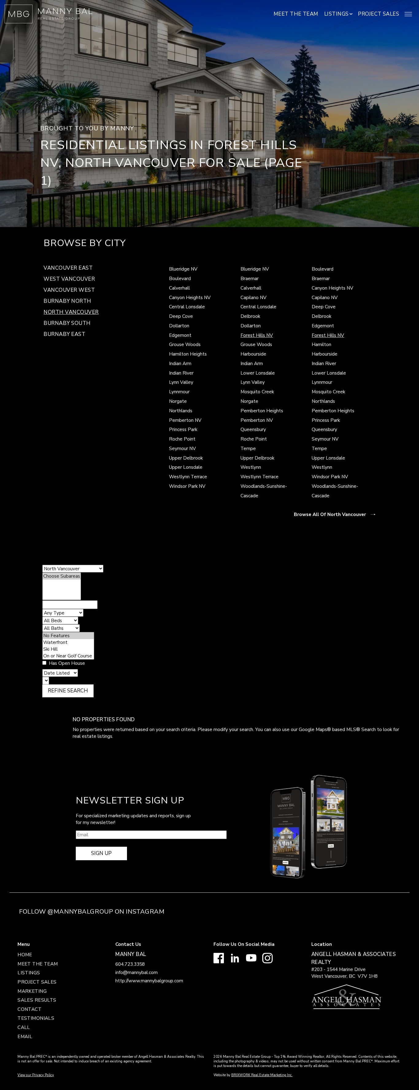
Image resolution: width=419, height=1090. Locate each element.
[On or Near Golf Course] (68, 656)
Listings (28, 972)
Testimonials (35, 1018)
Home (24, 954)
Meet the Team (296, 13)
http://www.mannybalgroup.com (149, 980)
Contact (29, 1009)
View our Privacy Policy (35, 1075)
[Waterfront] (68, 642)
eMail (24, 1036)
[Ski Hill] (68, 649)
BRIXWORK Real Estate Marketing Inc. (262, 1075)
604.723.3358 (130, 964)
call (23, 1027)
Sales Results (36, 1000)
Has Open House (66, 663)
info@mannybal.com (136, 972)
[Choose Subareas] (62, 576)
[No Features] (68, 635)
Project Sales (378, 13)
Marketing (32, 991)
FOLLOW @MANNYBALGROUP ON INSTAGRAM (91, 911)
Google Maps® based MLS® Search (337, 729)
